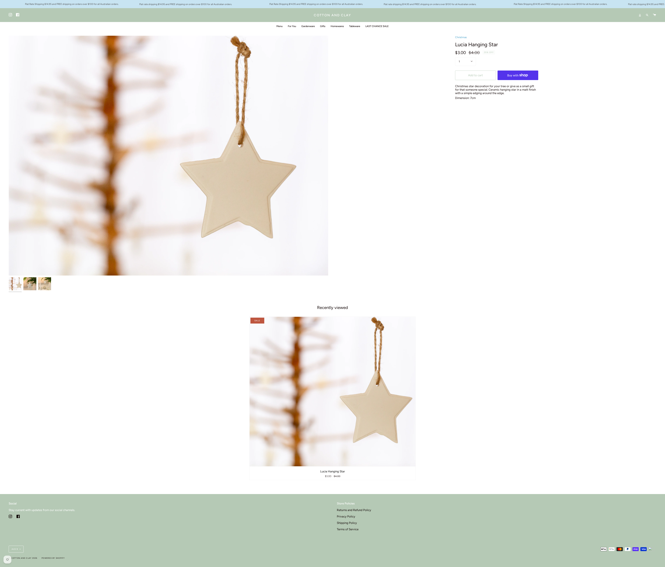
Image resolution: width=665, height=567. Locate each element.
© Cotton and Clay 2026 (23, 558)
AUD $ (15, 549)
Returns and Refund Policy (354, 510)
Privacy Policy (346, 516)
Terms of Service (347, 529)
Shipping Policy (347, 523)
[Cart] (654, 15)
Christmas (461, 37)
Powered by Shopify (53, 558)
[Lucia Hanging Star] (333, 391)
